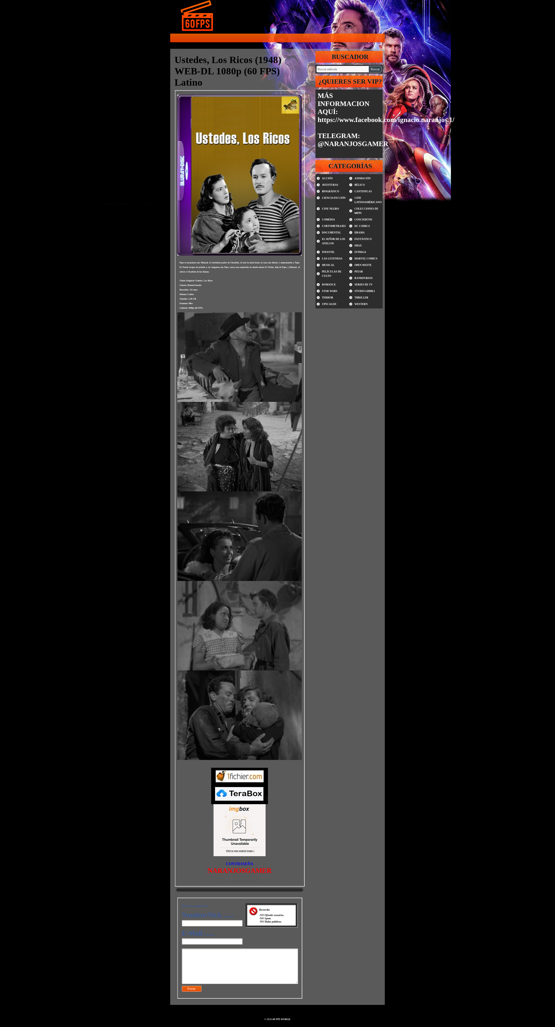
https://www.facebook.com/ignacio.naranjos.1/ (386, 120)
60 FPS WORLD (197, 16)
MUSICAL (328, 265)
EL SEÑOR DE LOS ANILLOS (333, 241)
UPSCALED (329, 304)
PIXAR (358, 271)
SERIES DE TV (363, 284)
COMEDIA (328, 219)
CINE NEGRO (330, 208)
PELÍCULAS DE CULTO (331, 273)
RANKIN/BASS (363, 278)
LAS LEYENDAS (332, 258)
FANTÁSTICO (363, 239)
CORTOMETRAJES (334, 226)
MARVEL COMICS (365, 258)
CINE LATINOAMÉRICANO (368, 200)
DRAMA (359, 232)
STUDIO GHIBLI (364, 291)
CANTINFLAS (363, 191)
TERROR (327, 297)
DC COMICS (362, 226)
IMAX (358, 245)
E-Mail (198, 933)
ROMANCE (329, 284)
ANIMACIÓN (362, 178)
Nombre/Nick (208, 915)
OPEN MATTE (363, 265)
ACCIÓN (327, 178)
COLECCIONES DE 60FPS (366, 211)
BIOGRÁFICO (330, 191)
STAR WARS (329, 291)
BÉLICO (359, 184)
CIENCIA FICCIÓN (334, 197)
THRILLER (361, 297)
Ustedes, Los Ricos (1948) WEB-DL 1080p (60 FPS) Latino (228, 71)
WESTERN (361, 304)
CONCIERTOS (363, 219)
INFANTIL (328, 252)
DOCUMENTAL (331, 232)
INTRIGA (360, 252)
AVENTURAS (330, 184)
